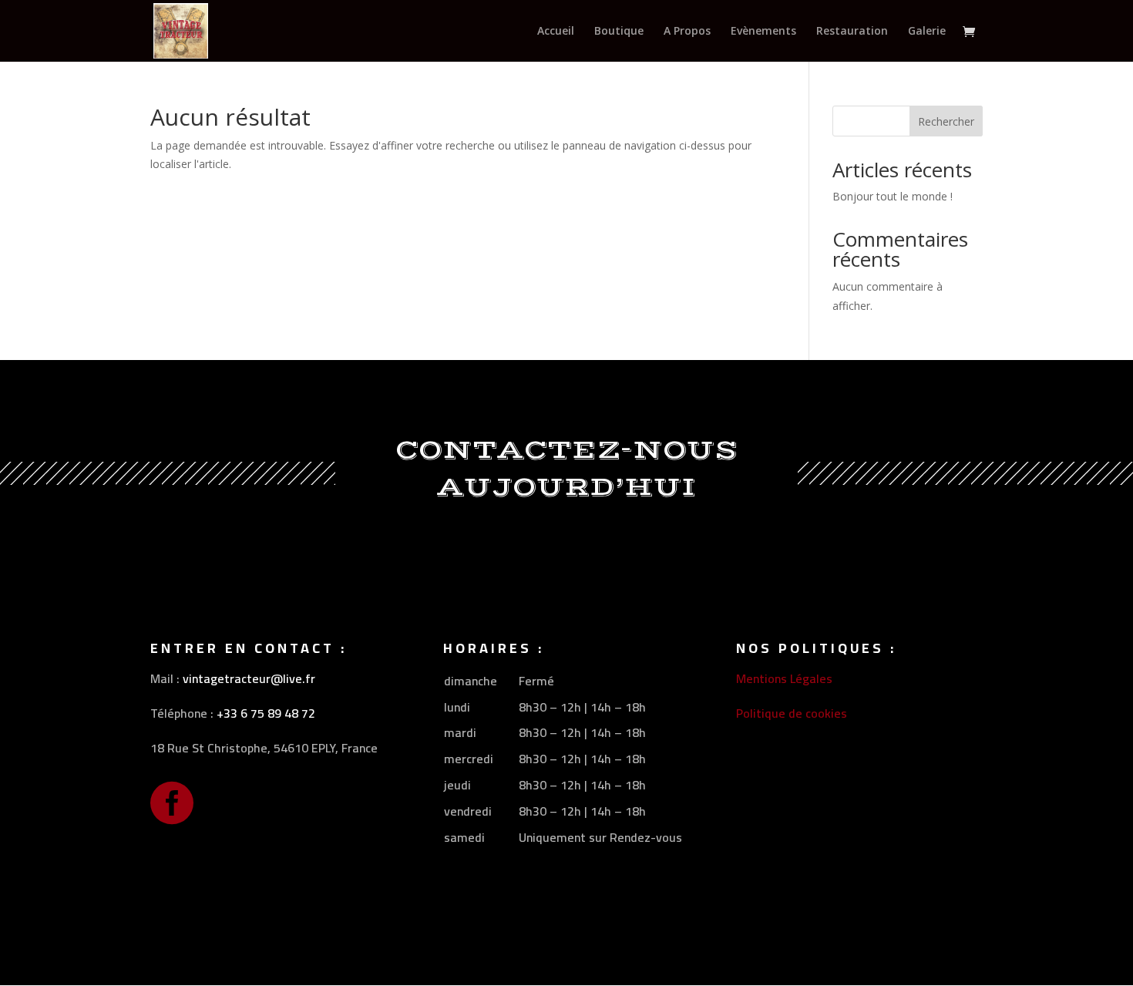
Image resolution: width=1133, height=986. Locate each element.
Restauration (852, 31)
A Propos (687, 31)
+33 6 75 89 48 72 (266, 713)
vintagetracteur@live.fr (249, 678)
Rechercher (946, 121)
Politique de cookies (791, 713)
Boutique (619, 31)
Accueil (555, 31)
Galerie (927, 31)
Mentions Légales (784, 678)
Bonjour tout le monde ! (892, 196)
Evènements (763, 31)
